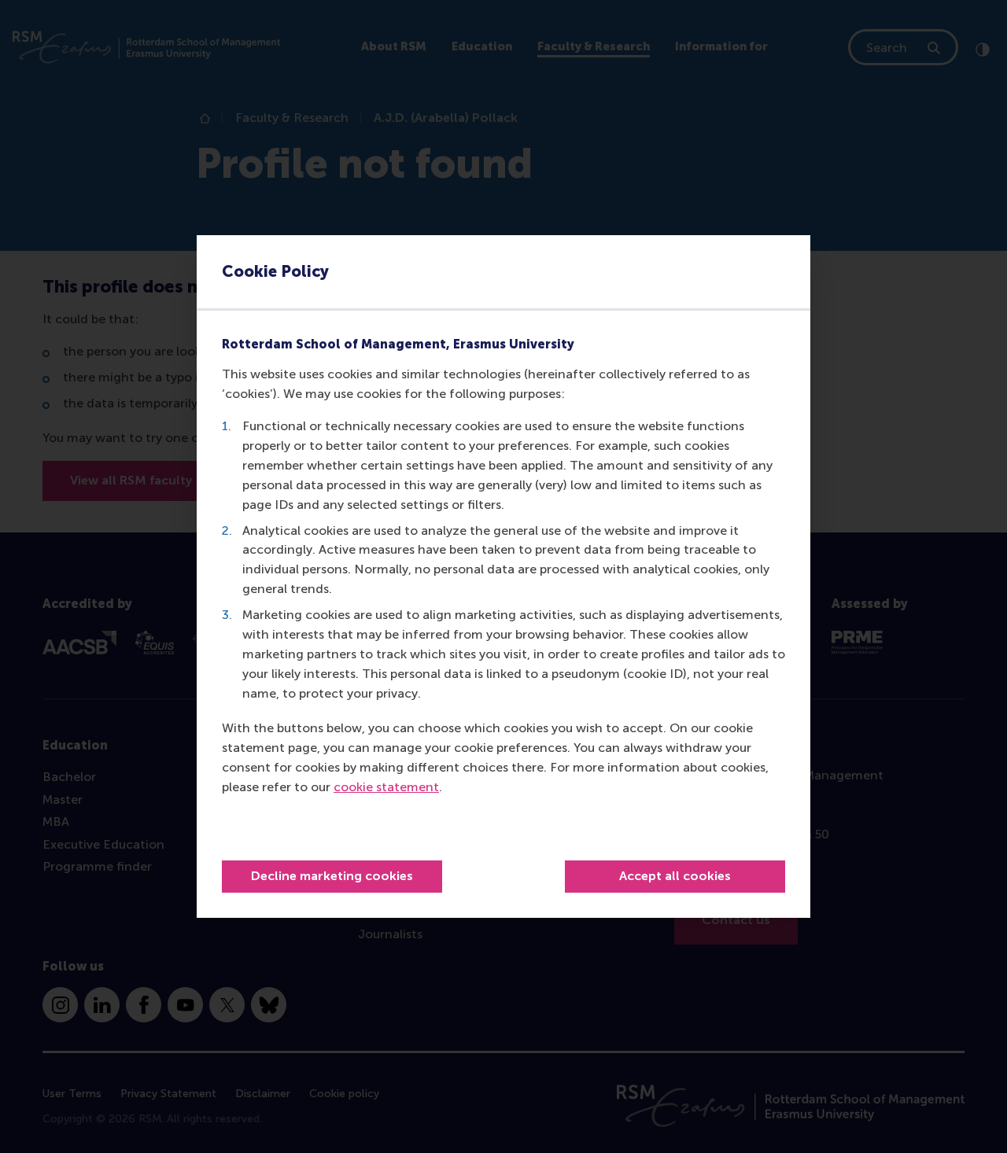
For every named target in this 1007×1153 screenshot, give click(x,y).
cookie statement (386, 786)
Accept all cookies (675, 875)
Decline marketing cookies (332, 875)
